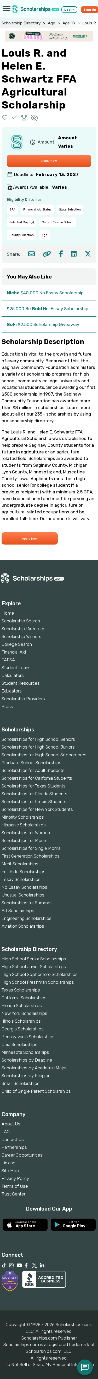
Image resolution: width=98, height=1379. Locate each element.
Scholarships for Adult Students (33, 770)
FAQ (6, 1131)
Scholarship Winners (21, 636)
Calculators (13, 675)
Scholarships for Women (26, 832)
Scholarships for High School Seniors (38, 739)
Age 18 (68, 23)
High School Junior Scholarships (34, 966)
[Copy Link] (47, 253)
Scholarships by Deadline (27, 1060)
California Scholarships (24, 997)
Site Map (10, 1170)
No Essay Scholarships (24, 887)
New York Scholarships (24, 1013)
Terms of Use (15, 1186)
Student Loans (16, 667)
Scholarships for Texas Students (34, 786)
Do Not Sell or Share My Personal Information (49, 1364)
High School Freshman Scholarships (38, 982)
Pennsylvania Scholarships (28, 1036)
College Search (17, 644)
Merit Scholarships (20, 863)
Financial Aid (14, 652)
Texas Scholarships (21, 990)
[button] (5, 117)
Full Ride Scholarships (23, 871)
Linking (8, 1162)
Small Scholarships (20, 1083)
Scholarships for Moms (25, 840)
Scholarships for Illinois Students (34, 801)
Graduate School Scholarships (31, 762)
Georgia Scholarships (23, 1028)
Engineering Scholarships (26, 918)
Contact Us (13, 1139)
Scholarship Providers (23, 698)
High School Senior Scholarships (34, 958)
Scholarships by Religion (26, 1075)
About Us (11, 1123)
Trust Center (13, 1194)
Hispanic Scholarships (24, 824)
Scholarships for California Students (37, 778)
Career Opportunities (22, 1155)
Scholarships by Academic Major (34, 1067)
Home (8, 613)
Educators (12, 691)
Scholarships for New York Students (37, 809)
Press (7, 706)
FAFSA (8, 659)
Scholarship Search (21, 620)
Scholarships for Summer (27, 902)
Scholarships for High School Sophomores (44, 754)
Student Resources (21, 683)
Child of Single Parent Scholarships (36, 1091)
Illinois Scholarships (21, 1021)
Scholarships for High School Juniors (38, 747)
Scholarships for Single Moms (31, 848)
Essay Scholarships (21, 879)
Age (51, 23)
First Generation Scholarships (31, 856)
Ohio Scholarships (19, 1044)
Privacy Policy (15, 1178)
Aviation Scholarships (23, 926)
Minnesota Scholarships (25, 1052)
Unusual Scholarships (23, 895)
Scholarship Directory (21, 23)
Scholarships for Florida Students (34, 793)
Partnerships (14, 1147)
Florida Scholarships (22, 1005)
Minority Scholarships (23, 817)
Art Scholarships (18, 910)
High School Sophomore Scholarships (40, 974)
